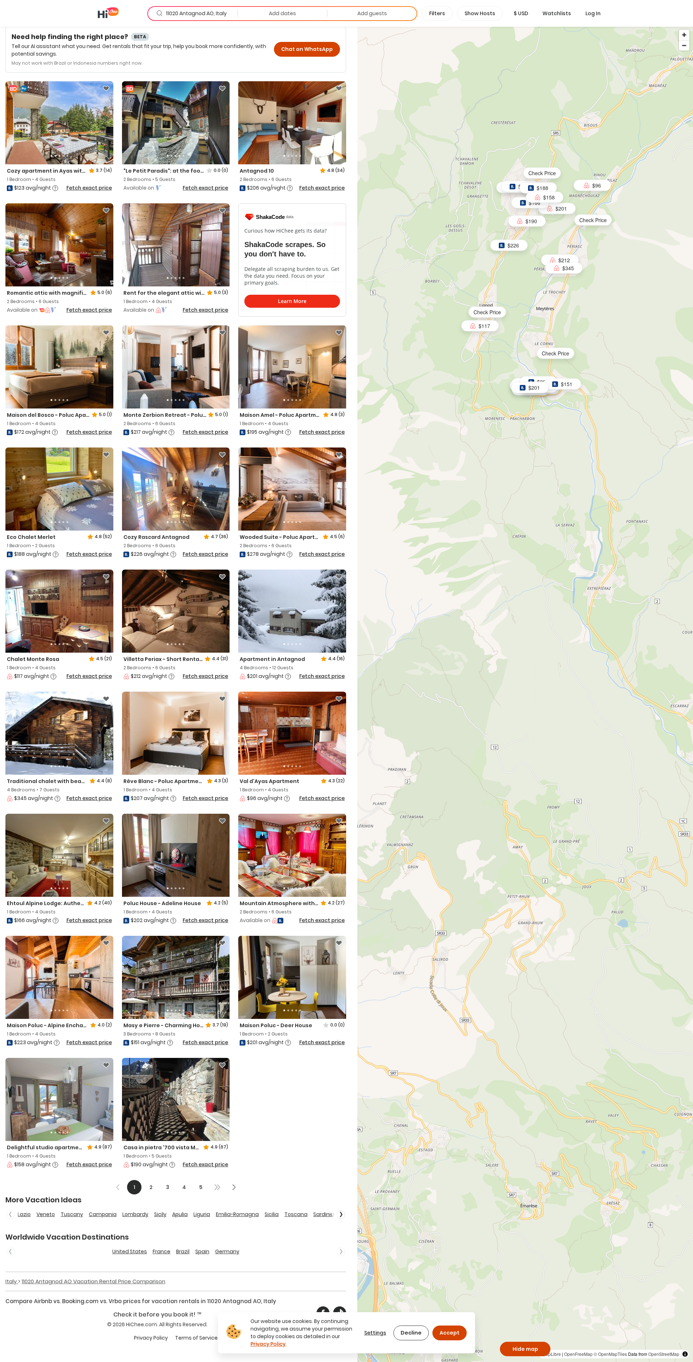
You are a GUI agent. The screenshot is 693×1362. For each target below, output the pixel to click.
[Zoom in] (684, 35)
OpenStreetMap (663, 1354)
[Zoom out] (684, 45)
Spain (202, 1251)
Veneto (45, 1214)
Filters (437, 13)
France (161, 1251)
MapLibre (551, 1354)
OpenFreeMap (578, 1354)
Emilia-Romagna (237, 1214)
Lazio (24, 1214)
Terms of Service (196, 1337)
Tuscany (72, 1214)
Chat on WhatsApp (307, 49)
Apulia (180, 1214)
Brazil (182, 1251)
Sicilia (272, 1214)
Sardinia (323, 1214)
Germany (227, 1251)
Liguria (201, 1214)
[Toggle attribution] (685, 1354)
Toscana (296, 1214)
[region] (525, 694)
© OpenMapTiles (610, 1354)
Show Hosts (480, 13)
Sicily (160, 1214)
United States (129, 1251)
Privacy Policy (151, 1337)
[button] (520, 13)
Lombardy (135, 1214)
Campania (103, 1214)
